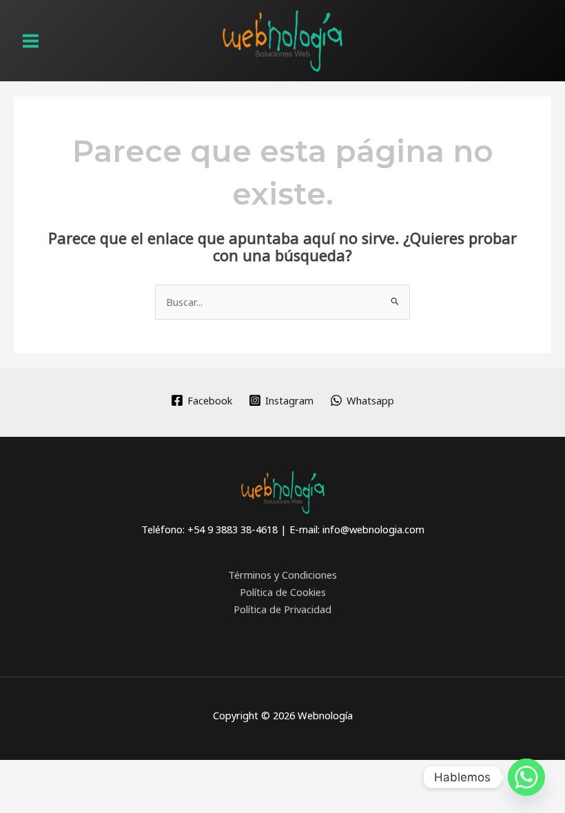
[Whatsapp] (526, 777)
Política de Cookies (283, 592)
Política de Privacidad (282, 609)
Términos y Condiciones (282, 575)
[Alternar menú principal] (31, 41)
